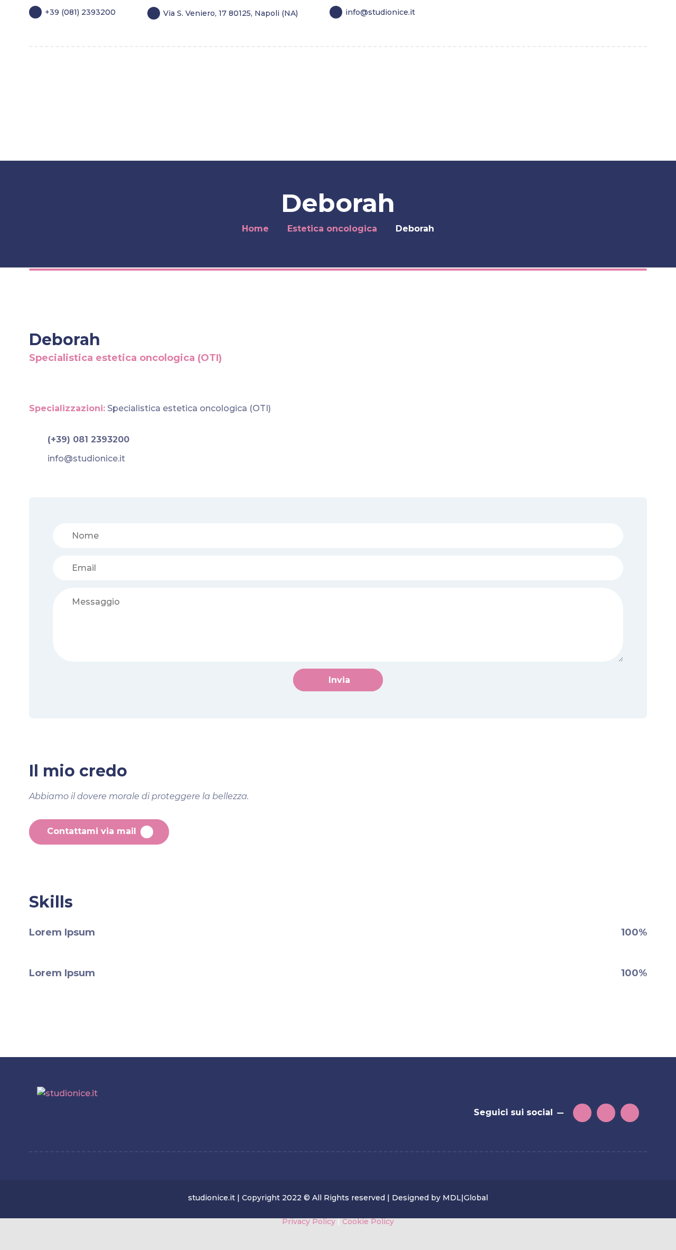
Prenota (74, 130)
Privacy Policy (308, 1221)
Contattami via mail (91, 831)
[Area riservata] (621, 30)
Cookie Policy (368, 1221)
